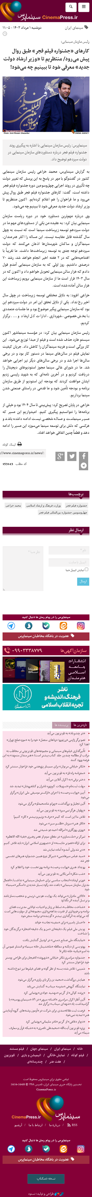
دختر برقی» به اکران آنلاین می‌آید (65, 779)
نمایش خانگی (56, 1055)
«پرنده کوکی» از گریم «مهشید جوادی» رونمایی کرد (54, 993)
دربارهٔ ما (54, 1125)
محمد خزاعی (13, 505)
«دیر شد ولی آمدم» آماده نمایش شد (64, 850)
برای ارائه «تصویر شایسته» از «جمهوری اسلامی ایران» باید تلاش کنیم (44, 843)
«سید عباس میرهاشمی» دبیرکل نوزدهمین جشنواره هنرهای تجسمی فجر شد (47, 858)
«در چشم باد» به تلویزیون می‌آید (66, 733)
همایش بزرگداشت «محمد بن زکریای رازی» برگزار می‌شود (51, 980)
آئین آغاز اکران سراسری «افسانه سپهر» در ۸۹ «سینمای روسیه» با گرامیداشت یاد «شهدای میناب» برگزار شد (49, 1002)
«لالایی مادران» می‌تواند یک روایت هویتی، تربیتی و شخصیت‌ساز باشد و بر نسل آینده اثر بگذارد (46, 898)
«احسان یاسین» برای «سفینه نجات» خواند (60, 922)
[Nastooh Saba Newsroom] (59, 1194)
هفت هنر (55, 1062)
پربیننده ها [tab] (61, 725)
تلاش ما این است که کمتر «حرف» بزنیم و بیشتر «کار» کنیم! (49, 817)
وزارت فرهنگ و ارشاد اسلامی (43, 505)
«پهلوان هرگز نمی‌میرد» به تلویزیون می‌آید (60, 810)
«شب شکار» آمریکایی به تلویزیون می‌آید (61, 874)
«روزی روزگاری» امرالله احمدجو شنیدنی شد (59, 830)
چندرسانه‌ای (35, 1062)
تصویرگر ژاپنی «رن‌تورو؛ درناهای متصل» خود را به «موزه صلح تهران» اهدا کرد (48, 742)
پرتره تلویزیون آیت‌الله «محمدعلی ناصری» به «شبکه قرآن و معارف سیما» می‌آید (49, 1030)
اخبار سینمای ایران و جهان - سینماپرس (46, 1107)
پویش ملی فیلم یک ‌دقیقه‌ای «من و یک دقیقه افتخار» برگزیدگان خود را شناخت (46, 931)
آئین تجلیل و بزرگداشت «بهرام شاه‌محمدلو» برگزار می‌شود (51, 804)
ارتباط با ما (35, 1125)
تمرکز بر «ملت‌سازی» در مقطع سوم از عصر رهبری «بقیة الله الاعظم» (45, 837)
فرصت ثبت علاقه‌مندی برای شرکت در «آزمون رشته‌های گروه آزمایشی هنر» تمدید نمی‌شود (46, 1013)
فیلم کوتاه (77, 1055)
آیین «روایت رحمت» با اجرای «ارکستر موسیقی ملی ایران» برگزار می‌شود (49, 795)
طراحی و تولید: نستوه (41, 1194)
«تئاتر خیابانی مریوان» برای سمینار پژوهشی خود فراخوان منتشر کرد (45, 766)
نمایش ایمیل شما (75, 570)
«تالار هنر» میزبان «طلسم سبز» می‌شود (62, 823)
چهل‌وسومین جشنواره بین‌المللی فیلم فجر (63, 512)
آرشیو (18, 1125)
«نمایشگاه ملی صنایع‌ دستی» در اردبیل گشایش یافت (54, 940)
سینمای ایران (74, 27)
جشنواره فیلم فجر (76, 505)
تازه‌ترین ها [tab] (80, 725)
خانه (80, 1049)
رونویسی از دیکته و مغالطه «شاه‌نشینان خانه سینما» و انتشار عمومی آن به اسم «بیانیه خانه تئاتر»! (46, 949)
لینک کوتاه (9, 445)
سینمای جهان (39, 1049)
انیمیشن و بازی (31, 1055)
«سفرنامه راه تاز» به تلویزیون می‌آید (64, 773)
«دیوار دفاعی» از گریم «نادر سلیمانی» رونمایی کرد (55, 1022)
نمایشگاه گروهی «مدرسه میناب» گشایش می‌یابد (56, 986)
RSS (74, 1125)
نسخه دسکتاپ (46, 1179)
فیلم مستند (16, 1049)
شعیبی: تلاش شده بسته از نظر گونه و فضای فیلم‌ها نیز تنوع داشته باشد (48, 971)
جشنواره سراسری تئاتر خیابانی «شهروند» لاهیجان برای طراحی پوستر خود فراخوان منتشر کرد (47, 960)
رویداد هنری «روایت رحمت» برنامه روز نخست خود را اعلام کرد (47, 867)
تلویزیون (9, 1055)
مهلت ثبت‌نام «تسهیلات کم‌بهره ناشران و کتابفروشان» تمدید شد (47, 786)
